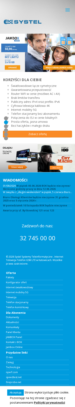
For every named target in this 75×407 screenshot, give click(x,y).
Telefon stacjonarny (17, 302)
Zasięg (10, 362)
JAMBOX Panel (14, 337)
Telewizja (11, 297)
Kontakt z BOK (14, 342)
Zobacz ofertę (37, 135)
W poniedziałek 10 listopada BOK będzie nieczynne (35, 205)
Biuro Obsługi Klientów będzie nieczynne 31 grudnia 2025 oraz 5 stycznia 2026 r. (36, 199)
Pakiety (10, 277)
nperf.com (12, 372)
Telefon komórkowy (17, 307)
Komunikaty (12, 327)
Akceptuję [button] (15, 392)
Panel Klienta (13, 332)
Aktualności (12, 322)
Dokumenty (12, 317)
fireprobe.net (13, 382)
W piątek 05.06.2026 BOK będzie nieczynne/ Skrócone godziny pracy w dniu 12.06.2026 (36, 187)
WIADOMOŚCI (15, 180)
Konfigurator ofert (16, 282)
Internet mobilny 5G (17, 292)
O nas (9, 357)
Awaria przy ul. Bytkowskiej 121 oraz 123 (28, 210)
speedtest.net (14, 377)
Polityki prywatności (49, 402)
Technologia (13, 367)
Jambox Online (14, 347)
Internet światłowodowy (19, 287)
